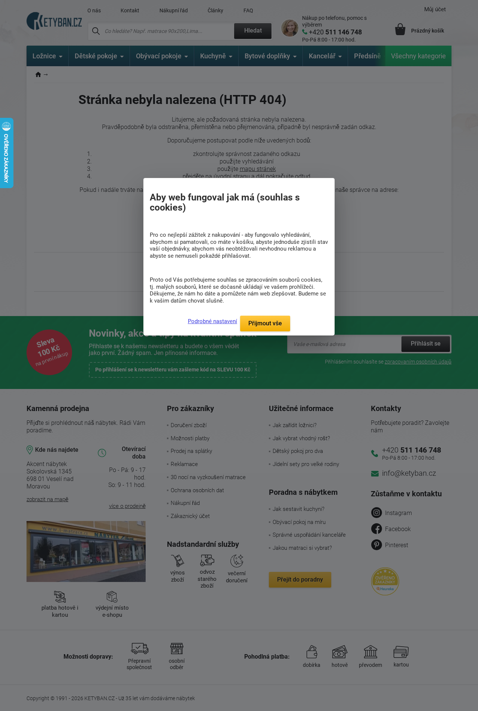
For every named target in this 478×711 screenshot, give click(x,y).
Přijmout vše (265, 323)
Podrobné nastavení (212, 321)
